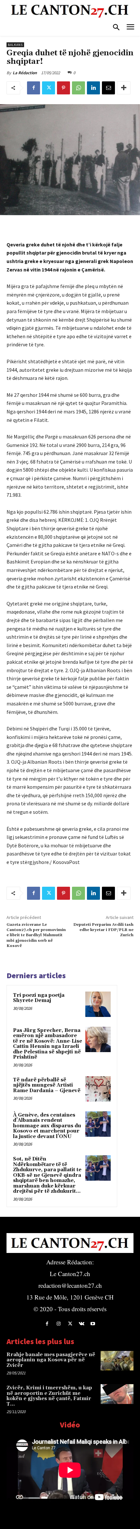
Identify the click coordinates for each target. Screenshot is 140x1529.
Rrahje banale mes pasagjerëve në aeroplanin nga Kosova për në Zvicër (51, 1360)
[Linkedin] (93, 87)
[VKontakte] (81, 1324)
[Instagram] (58, 1324)
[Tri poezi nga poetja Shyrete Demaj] (98, 1004)
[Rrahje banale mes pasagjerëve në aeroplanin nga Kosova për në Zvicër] (117, 1361)
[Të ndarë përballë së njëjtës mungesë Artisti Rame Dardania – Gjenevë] (98, 1089)
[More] (124, 87)
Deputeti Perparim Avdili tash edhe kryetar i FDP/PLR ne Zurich (103, 930)
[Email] (108, 87)
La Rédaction (25, 73)
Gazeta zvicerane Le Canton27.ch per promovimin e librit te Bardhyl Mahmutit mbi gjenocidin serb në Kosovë (36, 935)
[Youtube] (93, 1324)
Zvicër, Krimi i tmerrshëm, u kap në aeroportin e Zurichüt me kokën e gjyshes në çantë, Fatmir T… (49, 1396)
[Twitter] (48, 87)
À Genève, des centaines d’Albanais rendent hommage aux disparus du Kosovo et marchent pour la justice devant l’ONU (47, 1126)
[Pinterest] (63, 87)
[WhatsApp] (78, 87)
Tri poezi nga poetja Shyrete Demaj (38, 998)
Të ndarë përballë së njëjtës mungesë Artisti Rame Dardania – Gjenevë (46, 1085)
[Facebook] (33, 87)
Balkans (15, 45)
